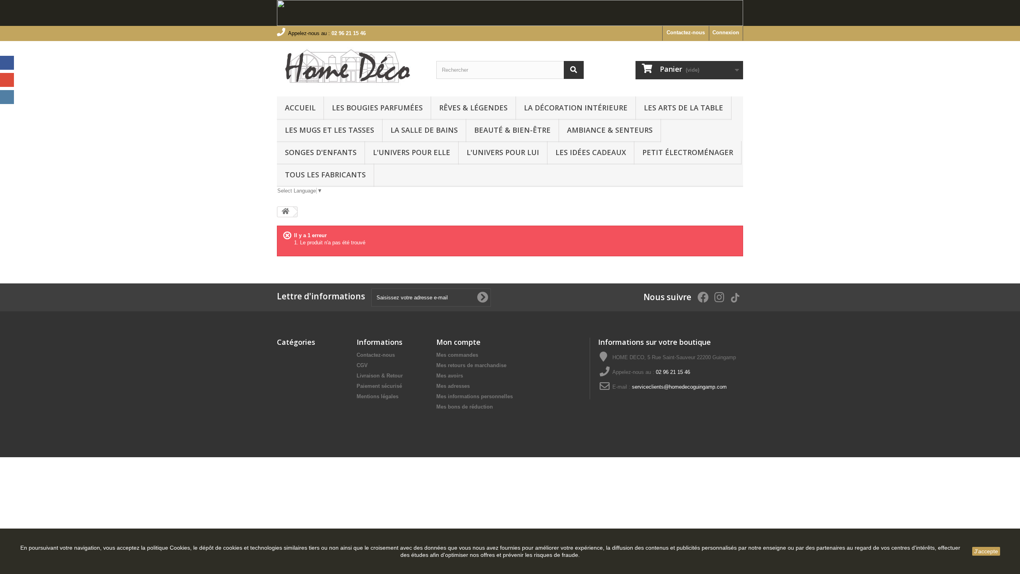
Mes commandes (457, 355)
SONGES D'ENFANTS (321, 152)
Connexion (725, 32)
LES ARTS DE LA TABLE (683, 107)
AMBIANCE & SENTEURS (610, 130)
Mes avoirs (449, 376)
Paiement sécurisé (379, 386)
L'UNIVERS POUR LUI (503, 152)
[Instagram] (7, 97)
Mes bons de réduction (464, 407)
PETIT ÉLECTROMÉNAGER (687, 152)
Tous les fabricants (325, 174)
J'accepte (986, 551)
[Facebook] (7, 63)
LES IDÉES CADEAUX (590, 152)
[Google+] (7, 80)
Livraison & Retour (380, 376)
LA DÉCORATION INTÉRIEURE (576, 107)
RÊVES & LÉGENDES (473, 107)
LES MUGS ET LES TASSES (329, 130)
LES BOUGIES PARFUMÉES (377, 107)
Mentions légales (377, 396)
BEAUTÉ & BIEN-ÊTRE (512, 130)
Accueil (300, 107)
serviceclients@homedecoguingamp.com (679, 387)
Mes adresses (453, 386)
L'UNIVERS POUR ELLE (411, 152)
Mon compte (458, 342)
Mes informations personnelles (474, 396)
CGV (362, 365)
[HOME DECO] (350, 66)
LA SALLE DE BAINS (424, 130)
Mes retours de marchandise (471, 365)
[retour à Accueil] (285, 212)
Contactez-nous (686, 32)
